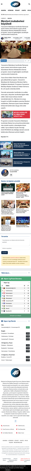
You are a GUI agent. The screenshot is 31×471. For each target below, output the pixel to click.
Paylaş (4, 60)
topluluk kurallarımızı (15, 257)
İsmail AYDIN (13, 171)
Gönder (4, 252)
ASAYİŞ (24, 10)
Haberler (3, 18)
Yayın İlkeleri (10, 461)
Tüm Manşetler (21, 429)
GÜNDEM (10, 10)
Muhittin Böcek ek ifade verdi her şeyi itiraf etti (15, 14)
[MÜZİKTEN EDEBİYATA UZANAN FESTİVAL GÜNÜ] (23, 220)
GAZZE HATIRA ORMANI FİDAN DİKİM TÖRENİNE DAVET (7, 193)
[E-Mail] (11, 175)
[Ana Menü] (1, 4)
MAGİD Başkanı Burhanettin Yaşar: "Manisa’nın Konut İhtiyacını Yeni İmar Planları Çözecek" (6, 228)
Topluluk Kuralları (13, 460)
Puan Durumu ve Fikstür (8, 429)
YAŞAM (11, 442)
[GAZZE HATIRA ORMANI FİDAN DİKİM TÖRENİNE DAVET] (8, 187)
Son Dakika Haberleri (8, 432)
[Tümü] (29, 273)
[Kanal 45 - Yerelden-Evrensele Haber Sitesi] (15, 4)
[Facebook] (15, 421)
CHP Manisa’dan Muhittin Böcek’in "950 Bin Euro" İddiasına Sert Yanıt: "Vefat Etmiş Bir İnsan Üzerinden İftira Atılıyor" (8, 211)
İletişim (15, 458)
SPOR (29, 10)
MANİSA (3, 10)
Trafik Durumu (21, 425)
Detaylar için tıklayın (15, 315)
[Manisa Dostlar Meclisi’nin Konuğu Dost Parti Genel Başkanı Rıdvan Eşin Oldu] (23, 204)
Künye (4, 460)
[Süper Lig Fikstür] (29, 321)
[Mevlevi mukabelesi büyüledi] (15, 50)
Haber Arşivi (21, 432)
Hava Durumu (6, 425)
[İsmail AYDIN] (5, 172)
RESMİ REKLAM (18, 442)
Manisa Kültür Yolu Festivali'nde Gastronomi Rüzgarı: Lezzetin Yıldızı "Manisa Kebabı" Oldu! (22, 195)
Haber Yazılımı (24, 458)
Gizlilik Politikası (7, 458)
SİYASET (17, 10)
